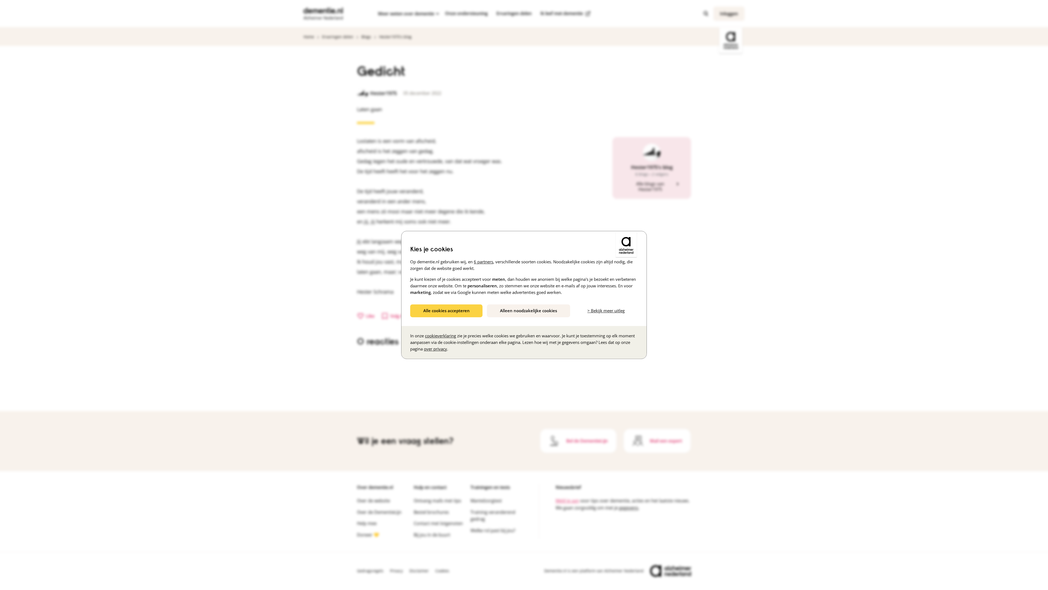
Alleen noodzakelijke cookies (528, 310)
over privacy (435, 349)
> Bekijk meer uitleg (606, 310)
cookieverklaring (440, 336)
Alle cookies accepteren (446, 310)
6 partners (483, 261)
